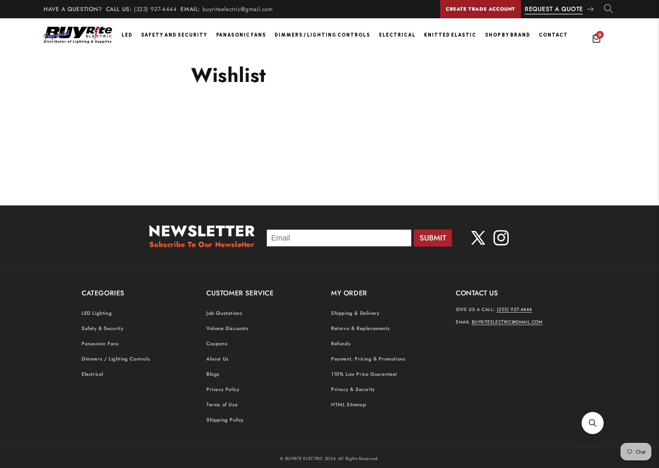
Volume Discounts (227, 328)
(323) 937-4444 (155, 9)
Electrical (397, 35)
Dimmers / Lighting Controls (322, 35)
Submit (433, 238)
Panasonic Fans (241, 35)
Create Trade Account (480, 9)
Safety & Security (102, 328)
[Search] (608, 9)
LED (127, 35)
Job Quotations (224, 313)
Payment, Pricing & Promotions (368, 358)
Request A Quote (554, 9)
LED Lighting (97, 313)
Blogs (213, 374)
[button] (593, 423)
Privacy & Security (353, 389)
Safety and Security (174, 35)
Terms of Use (222, 404)
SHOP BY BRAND (507, 35)
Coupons (216, 343)
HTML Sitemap (348, 404)
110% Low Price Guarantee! (364, 374)
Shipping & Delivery (355, 313)
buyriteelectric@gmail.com (238, 9)
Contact (553, 35)
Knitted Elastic (450, 35)
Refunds (340, 343)
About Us (217, 358)
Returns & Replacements (360, 328)
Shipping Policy (225, 419)
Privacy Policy (222, 389)
